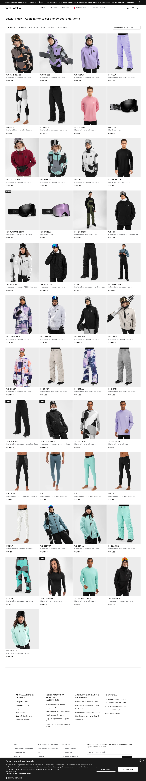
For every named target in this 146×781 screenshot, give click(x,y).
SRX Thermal (46, 598)
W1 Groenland (13, 180)
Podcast (17, 757)
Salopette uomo (22, 702)
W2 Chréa (11, 389)
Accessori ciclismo (23, 720)
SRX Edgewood (47, 441)
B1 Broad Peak (115, 284)
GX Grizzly (45, 232)
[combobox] (140, 760)
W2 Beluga (45, 546)
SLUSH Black (114, 180)
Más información (11, 771)
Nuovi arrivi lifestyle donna (115, 710)
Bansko (10, 127)
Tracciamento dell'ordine (23, 748)
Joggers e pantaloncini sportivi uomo (58, 725)
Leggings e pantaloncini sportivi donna (58, 720)
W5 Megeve (11, 284)
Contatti (41, 757)
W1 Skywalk (114, 598)
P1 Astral (79, 389)
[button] (49, 774)
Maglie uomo (21, 709)
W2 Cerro (113, 337)
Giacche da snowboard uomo (86, 702)
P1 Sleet (10, 598)
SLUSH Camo (80, 441)
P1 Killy (112, 75)
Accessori (79, 720)
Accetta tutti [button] (128, 769)
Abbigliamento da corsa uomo (57, 708)
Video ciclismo (70, 748)
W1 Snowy (79, 75)
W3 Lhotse (45, 337)
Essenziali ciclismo (112, 713)
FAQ (39, 752)
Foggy (9, 546)
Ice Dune (10, 494)
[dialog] (73, 769)
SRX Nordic (12, 441)
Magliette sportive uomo (55, 715)
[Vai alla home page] (13, 8)
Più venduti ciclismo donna (115, 699)
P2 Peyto (78, 284)
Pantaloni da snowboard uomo (87, 709)
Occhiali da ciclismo (24, 716)
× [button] (143, 760)
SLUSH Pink (79, 127)
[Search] (128, 8)
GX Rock (112, 127)
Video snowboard (71, 757)
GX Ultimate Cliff (15, 232)
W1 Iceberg (11, 651)
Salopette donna (22, 705)
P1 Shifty (112, 389)
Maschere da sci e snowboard (87, 716)
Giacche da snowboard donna (87, 705)
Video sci (68, 752)
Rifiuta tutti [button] (106, 769)
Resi (15, 744)
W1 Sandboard (13, 75)
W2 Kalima (79, 337)
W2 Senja (79, 546)
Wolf (111, 494)
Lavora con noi (19, 752)
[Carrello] (133, 8)
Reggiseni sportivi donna (55, 704)
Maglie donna (21, 712)
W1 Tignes (45, 75)
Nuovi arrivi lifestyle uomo (115, 706)
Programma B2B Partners (48, 748)
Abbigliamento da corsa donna (58, 711)
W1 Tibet (78, 180)
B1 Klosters (80, 232)
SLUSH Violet (114, 441)
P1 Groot (44, 389)
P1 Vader (44, 127)
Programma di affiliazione (48, 744)
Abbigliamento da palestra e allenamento (55, 697)
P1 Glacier (113, 546)
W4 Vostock (46, 284)
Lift (42, 494)
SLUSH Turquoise (82, 598)
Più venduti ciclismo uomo (115, 703)
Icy (75, 494)
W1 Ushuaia (46, 180)
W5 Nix (111, 232)
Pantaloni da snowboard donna (87, 712)
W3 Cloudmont (14, 337)
